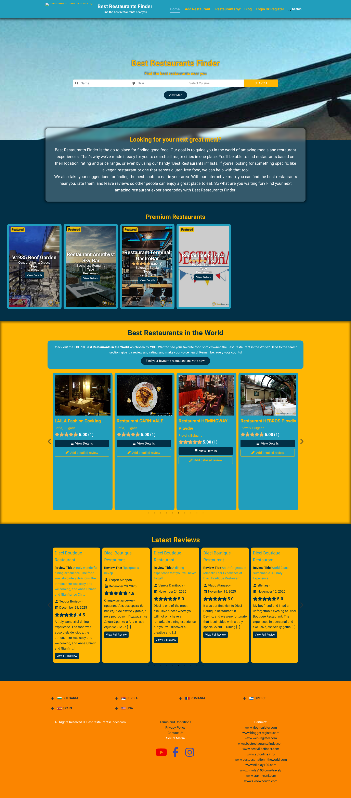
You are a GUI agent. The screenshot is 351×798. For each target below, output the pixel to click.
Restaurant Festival (204, 255)
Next (301, 441)
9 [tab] (197, 513)
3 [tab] (160, 513)
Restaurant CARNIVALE (140, 420)
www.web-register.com (261, 738)
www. (261, 754)
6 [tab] (179, 513)
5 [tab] (172, 513)
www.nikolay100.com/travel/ (261, 770)
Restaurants (225, 9)
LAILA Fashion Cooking (78, 420)
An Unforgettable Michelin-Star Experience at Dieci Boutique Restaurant (224, 573)
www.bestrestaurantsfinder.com (260, 743)
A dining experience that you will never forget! (175, 573)
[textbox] (215, 83)
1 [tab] (148, 513)
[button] (175, 95)
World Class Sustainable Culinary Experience (270, 573)
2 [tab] (154, 513)
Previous (50, 441)
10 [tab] (203, 513)
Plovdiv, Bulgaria (190, 435)
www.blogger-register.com (260, 733)
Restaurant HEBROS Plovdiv (268, 420)
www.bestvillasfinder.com (261, 749)
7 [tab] (185, 513)
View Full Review (66, 655)
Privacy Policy (175, 727)
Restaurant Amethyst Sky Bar (91, 257)
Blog (248, 9)
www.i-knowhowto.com (260, 781)
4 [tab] (166, 513)
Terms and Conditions (175, 722)
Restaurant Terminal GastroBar (147, 255)
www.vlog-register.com (261, 727)
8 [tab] (191, 513)
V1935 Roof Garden (34, 257)
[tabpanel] (83, 441)
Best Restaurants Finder (125, 6)
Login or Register (270, 9)
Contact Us (175, 733)
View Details (34, 275)
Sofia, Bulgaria (65, 428)
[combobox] (101, 83)
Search (296, 9)
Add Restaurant (197, 9)
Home (175, 9)
